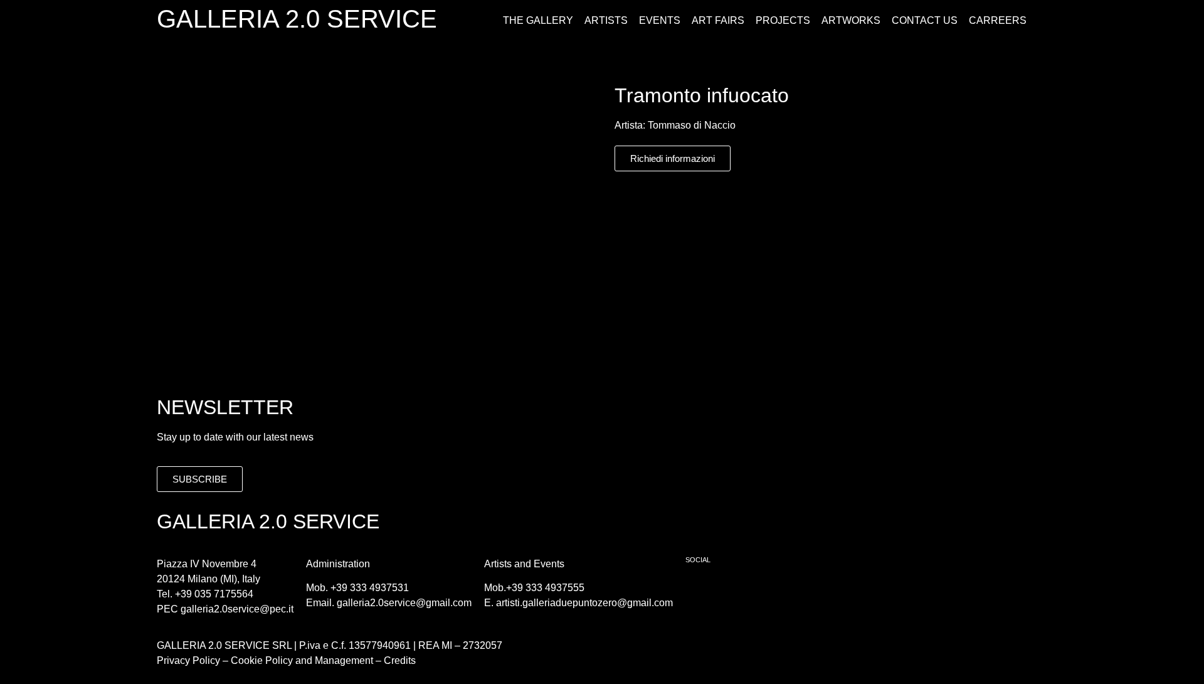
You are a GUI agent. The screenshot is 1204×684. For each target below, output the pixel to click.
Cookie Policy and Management (300, 660)
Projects (783, 20)
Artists (606, 20)
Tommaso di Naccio (692, 125)
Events (659, 20)
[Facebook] (701, 591)
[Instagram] (735, 591)
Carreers (998, 20)
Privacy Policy (188, 660)
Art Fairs (718, 20)
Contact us (925, 20)
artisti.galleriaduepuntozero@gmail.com (584, 602)
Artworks (850, 20)
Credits (400, 660)
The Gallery (538, 20)
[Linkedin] (770, 591)
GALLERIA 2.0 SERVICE (297, 19)
